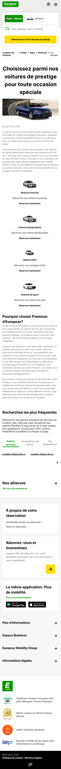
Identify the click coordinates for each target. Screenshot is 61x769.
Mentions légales (33, 757)
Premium (42, 52)
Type (32, 52)
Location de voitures (8, 53)
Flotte (24, 52)
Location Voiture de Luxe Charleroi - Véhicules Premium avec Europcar (15, 454)
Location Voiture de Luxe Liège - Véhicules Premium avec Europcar (43, 454)
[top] (57, 463)
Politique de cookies (12, 757)
